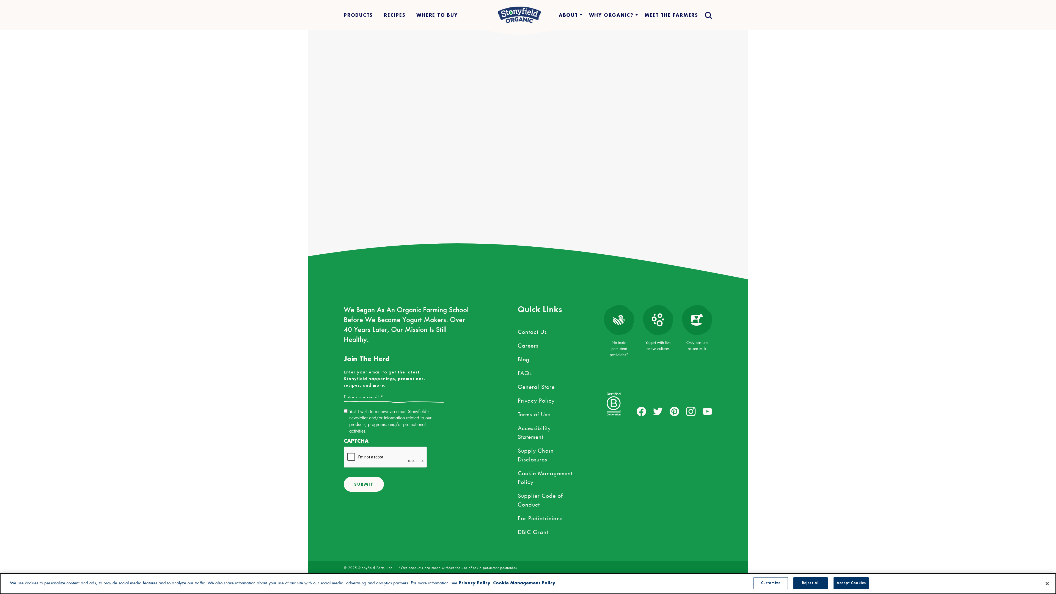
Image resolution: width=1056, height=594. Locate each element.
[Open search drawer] (708, 15)
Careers (528, 344)
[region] (528, 583)
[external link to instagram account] (691, 411)
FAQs (525, 372)
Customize (770, 583)
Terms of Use (534, 413)
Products (358, 15)
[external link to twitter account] (658, 412)
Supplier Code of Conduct (540, 499)
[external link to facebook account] (641, 411)
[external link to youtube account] (707, 411)
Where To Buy (437, 15)
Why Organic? (611, 15)
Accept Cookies (851, 583)
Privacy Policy (536, 399)
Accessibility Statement (534, 431)
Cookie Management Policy (545, 477)
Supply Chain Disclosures (536, 454)
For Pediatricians (540, 517)
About (568, 15)
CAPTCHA (356, 441)
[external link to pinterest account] (674, 411)
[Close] (1047, 584)
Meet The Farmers (671, 15)
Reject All (811, 583)
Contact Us (532, 330)
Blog (524, 358)
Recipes (394, 15)
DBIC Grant (533, 531)
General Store (536, 385)
